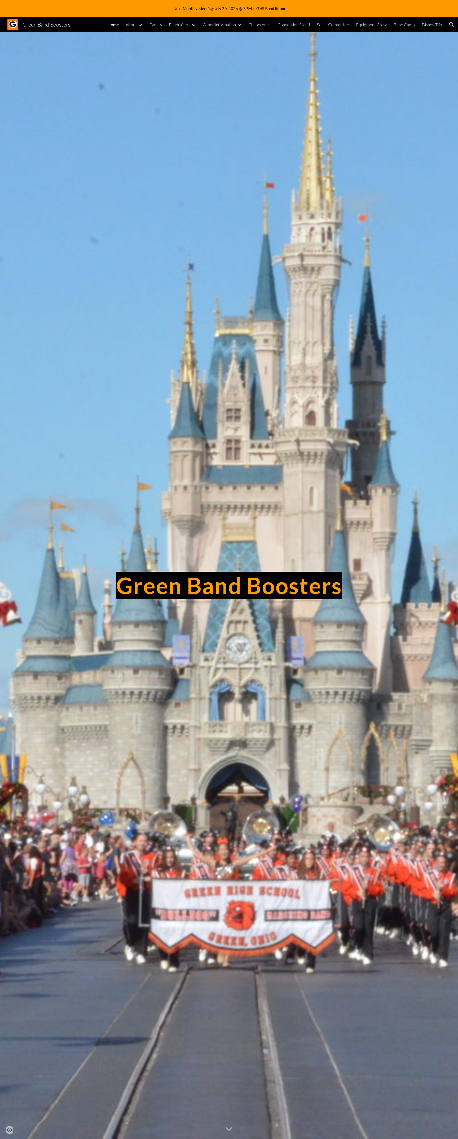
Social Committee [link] (333, 24)
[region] (229, 8)
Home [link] (113, 24)
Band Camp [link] (404, 24)
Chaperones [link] (259, 24)
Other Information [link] (219, 24)
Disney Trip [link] (432, 24)
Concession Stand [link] (294, 24)
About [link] (131, 24)
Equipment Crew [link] (371, 24)
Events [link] (155, 24)
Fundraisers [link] (179, 24)
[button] (451, 24)
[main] (229, 585)
